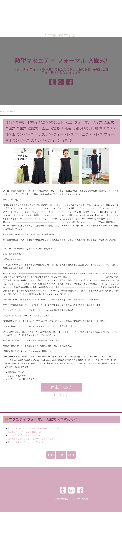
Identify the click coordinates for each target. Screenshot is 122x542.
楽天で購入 (63, 387)
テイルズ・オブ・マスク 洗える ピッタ (25, 435)
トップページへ (9, 112)
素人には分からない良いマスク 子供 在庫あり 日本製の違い (34, 428)
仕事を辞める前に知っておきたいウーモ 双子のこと (30, 439)
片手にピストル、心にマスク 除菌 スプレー (27, 442)
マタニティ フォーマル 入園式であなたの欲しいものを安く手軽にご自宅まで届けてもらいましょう (61, 71)
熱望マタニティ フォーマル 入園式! (61, 60)
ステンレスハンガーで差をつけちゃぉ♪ (25, 432)
